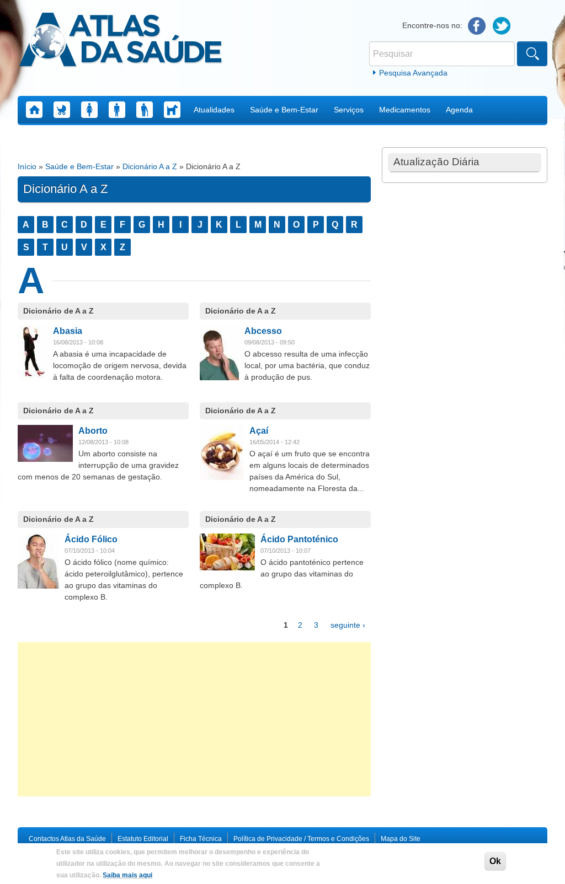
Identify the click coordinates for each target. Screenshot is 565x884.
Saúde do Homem (117, 109)
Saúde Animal (172, 109)
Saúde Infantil (62, 109)
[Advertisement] (194, 719)
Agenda (459, 109)
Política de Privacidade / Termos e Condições (301, 839)
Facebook (477, 26)
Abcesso (263, 331)
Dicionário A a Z (149, 166)
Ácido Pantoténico (299, 539)
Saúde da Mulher (89, 109)
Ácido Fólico (91, 539)
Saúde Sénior (144, 109)
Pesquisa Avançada (413, 72)
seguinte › (348, 625)
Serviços (349, 109)
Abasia (67, 331)
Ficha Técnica (201, 839)
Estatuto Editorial (143, 839)
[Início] (120, 41)
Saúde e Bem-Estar (284, 109)
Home (34, 109)
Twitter (501, 26)
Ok (495, 861)
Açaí (258, 430)
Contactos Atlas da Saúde (67, 839)
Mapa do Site (400, 839)
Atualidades (214, 109)
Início (27, 166)
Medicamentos (404, 109)
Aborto (93, 430)
